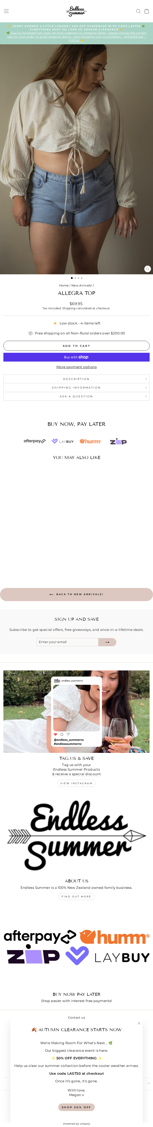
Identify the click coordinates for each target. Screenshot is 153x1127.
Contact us (76, 1017)
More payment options (76, 367)
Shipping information (76, 387)
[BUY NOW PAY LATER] (76, 947)
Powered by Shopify (76, 1123)
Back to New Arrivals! (79, 594)
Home (64, 285)
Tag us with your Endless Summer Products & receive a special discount (76, 769)
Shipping (69, 308)
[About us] (76, 834)
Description (76, 379)
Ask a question (76, 396)
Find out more (76, 896)
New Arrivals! (82, 285)
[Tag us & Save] (76, 711)
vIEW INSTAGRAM (76, 783)
